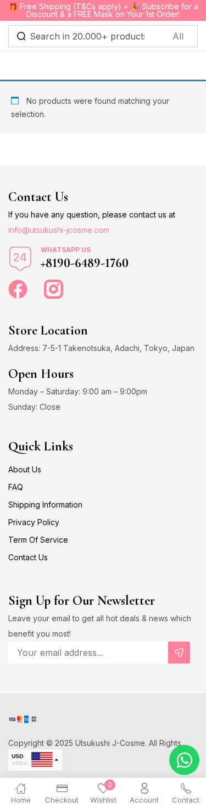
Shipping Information (45, 504)
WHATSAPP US (66, 250)
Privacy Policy (33, 522)
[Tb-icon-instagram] (53, 289)
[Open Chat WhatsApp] (184, 760)
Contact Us (28, 557)
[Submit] (179, 653)
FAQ (15, 487)
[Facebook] (17, 289)
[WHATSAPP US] (20, 259)
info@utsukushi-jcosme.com (58, 230)
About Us (24, 469)
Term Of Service (38, 539)
